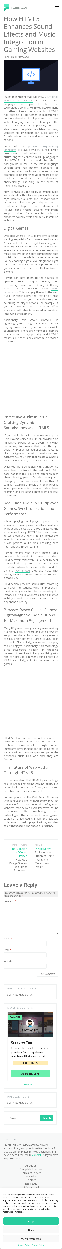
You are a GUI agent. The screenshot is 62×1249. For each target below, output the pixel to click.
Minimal (12, 144)
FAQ (7, 262)
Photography (15, 175)
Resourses (13, 243)
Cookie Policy (24, 1245)
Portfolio (12, 181)
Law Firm (12, 138)
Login (33, 64)
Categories (11, 54)
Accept (31, 1221)
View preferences (31, 1238)
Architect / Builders (13, 74)
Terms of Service (31, 1173)
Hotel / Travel (15, 125)
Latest (11, 231)
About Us (31, 1165)
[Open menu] (56, 8)
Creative (12, 107)
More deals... (30, 1084)
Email (7, 949)
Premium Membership (37, 56)
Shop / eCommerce (14, 210)
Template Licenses (31, 1169)
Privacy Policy (38, 1245)
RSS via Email (31, 1187)
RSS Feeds (31, 1183)
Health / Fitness (16, 119)
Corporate (13, 101)
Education (13, 113)
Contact (31, 1180)
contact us (38, 1155)
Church (11, 88)
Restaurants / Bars (15, 195)
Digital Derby (44, 855)
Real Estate (14, 187)
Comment (10, 901)
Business (12, 82)
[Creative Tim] (30, 1024)
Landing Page (15, 132)
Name (8, 938)
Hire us (9, 256)
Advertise (31, 1176)
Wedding (12, 219)
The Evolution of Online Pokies (18, 857)
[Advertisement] (31, 378)
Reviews (12, 249)
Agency (11, 66)
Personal (12, 168)
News (10, 150)
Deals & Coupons (15, 268)
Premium (12, 60)
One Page (13, 162)
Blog (7, 225)
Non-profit (13, 156)
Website (8, 961)
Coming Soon (15, 95)
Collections (13, 237)
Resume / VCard (16, 203)
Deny (31, 1230)
